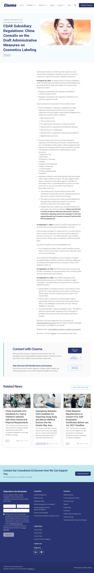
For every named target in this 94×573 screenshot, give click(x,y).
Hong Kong (39, 404)
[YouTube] (41, 552)
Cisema (53, 333)
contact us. (31, 569)
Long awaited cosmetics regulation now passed (64, 329)
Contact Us (38, 543)
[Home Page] (10, 5)
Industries (42, 5)
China (7, 404)
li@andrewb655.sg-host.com (46, 323)
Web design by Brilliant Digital (82, 568)
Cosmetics (7, 55)
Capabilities (29, 5)
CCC (7, 441)
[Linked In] (35, 552)
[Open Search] (75, 5)
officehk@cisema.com (16, 524)
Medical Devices (40, 443)
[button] (31, 5)
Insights (60, 5)
